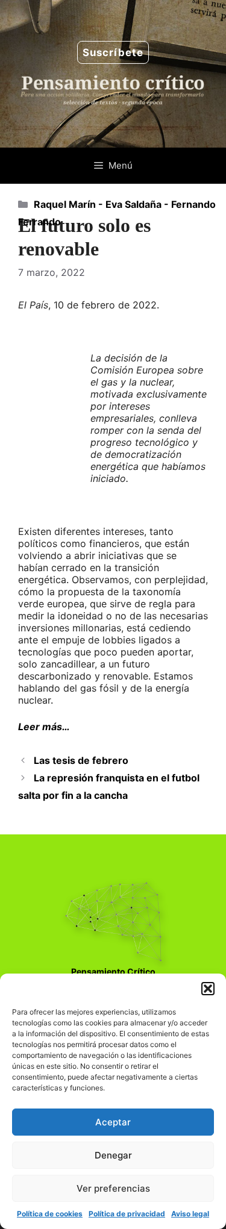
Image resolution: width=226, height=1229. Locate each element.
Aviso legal (190, 1213)
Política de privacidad (127, 1213)
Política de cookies (50, 1213)
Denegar (113, 1155)
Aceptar (113, 1122)
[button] (208, 989)
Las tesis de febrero (81, 760)
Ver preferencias (113, 1188)
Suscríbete (113, 52)
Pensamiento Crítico (113, 971)
